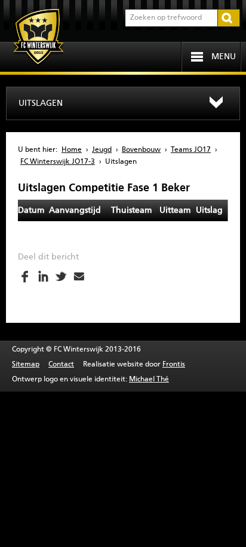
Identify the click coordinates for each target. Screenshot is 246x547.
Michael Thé (149, 379)
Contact (61, 364)
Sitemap (25, 364)
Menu (223, 57)
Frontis (173, 364)
